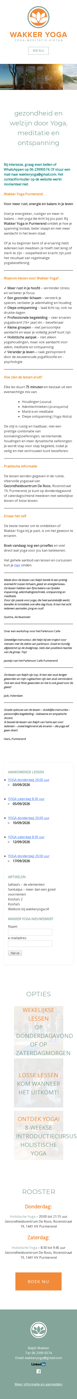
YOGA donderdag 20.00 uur (28, 780)
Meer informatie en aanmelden (38, 1384)
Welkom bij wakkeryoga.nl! (28, 909)
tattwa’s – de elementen (26, 884)
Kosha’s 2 (15, 899)
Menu (38, 50)
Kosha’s (14, 904)
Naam (12, 926)
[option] (38, 77)
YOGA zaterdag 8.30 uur (26, 799)
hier (17, 565)
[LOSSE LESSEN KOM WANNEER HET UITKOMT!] (38, 1106)
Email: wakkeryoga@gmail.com (38, 1358)
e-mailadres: (17, 938)
